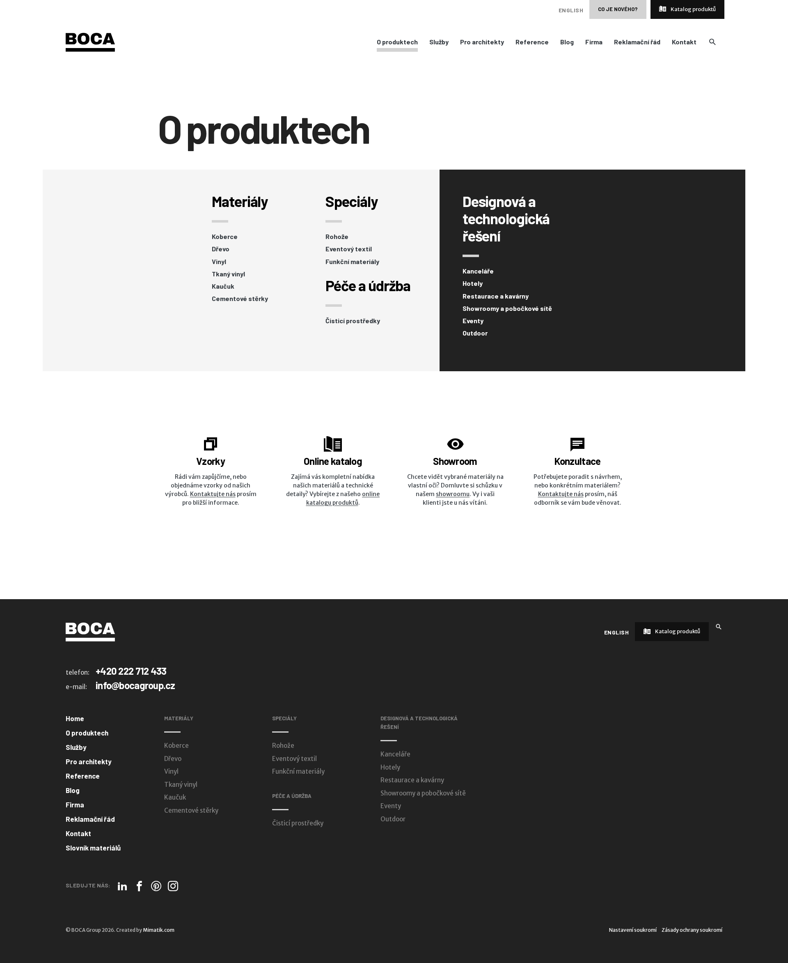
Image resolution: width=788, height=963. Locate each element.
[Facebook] (139, 886)
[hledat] (712, 41)
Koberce (225, 236)
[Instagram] (173, 886)
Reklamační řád (637, 42)
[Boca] (90, 41)
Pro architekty (482, 42)
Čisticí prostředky (352, 320)
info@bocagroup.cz (135, 685)
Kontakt (684, 42)
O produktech (397, 42)
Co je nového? (618, 9)
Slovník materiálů (93, 847)
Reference (532, 42)
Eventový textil (348, 249)
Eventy (473, 320)
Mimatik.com (158, 930)
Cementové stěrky (240, 298)
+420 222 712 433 (131, 671)
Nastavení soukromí (633, 930)
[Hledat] (718, 626)
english (571, 10)
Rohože (336, 236)
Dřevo (220, 249)
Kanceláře (478, 271)
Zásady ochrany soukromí (692, 930)
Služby (439, 42)
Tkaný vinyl (228, 274)
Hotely (473, 283)
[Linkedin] (122, 886)
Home (75, 718)
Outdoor (475, 333)
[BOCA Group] (90, 631)
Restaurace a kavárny (496, 296)
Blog (567, 42)
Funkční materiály (352, 261)
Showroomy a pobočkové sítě (507, 308)
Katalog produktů (693, 9)
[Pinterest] (156, 886)
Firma (593, 42)
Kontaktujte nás (213, 494)
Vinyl (219, 261)
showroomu (453, 494)
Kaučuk (223, 286)
